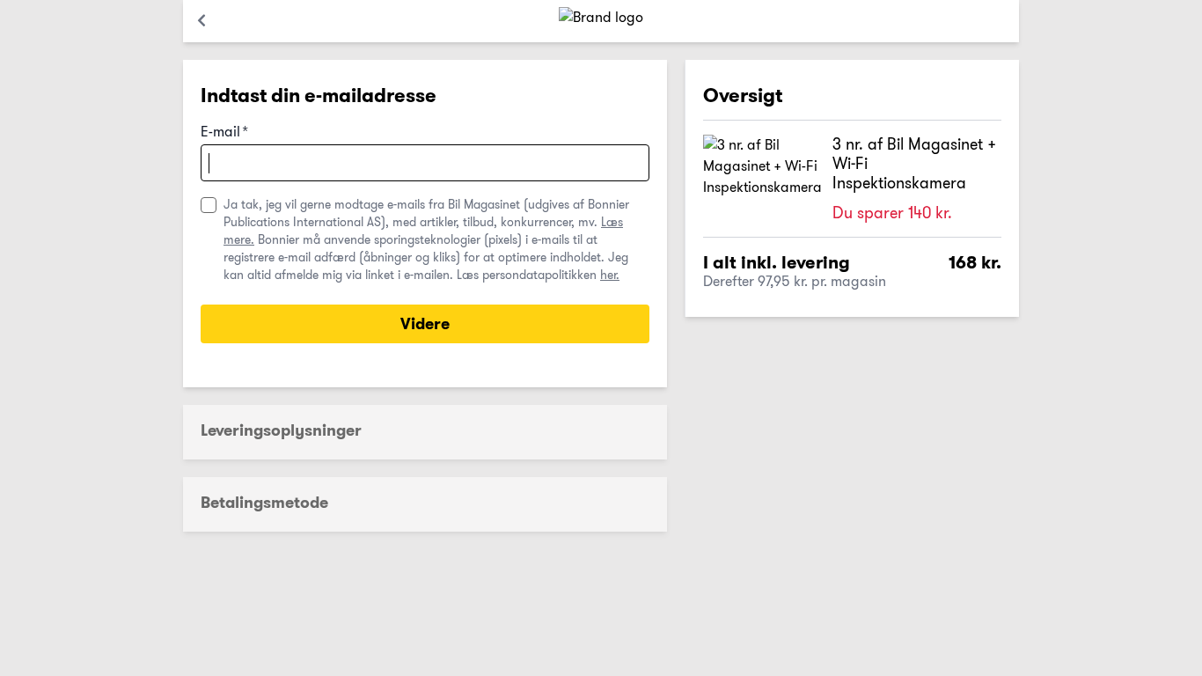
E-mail (224, 132)
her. (609, 274)
